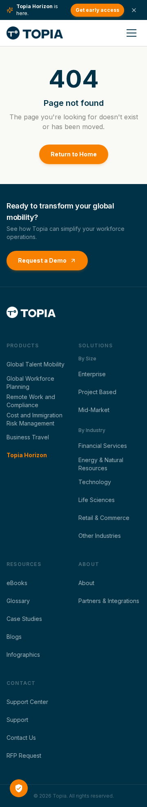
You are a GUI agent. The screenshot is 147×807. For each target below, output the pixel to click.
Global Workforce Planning (30, 382)
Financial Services (102, 445)
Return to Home (74, 154)
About (86, 582)
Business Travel (28, 437)
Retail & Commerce (103, 517)
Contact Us (21, 737)
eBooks (17, 582)
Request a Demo (42, 260)
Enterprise (92, 374)
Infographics (23, 654)
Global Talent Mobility (36, 364)
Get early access (97, 10)
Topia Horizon (27, 455)
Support (17, 719)
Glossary (18, 600)
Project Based (97, 391)
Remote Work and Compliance (31, 400)
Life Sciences (96, 499)
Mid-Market (93, 409)
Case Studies (24, 618)
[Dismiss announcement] (133, 10)
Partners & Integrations (108, 600)
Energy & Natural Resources (100, 463)
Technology (94, 481)
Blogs (14, 636)
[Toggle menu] (131, 33)
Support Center (27, 701)
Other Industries (99, 535)
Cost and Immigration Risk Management (34, 419)
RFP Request (24, 755)
